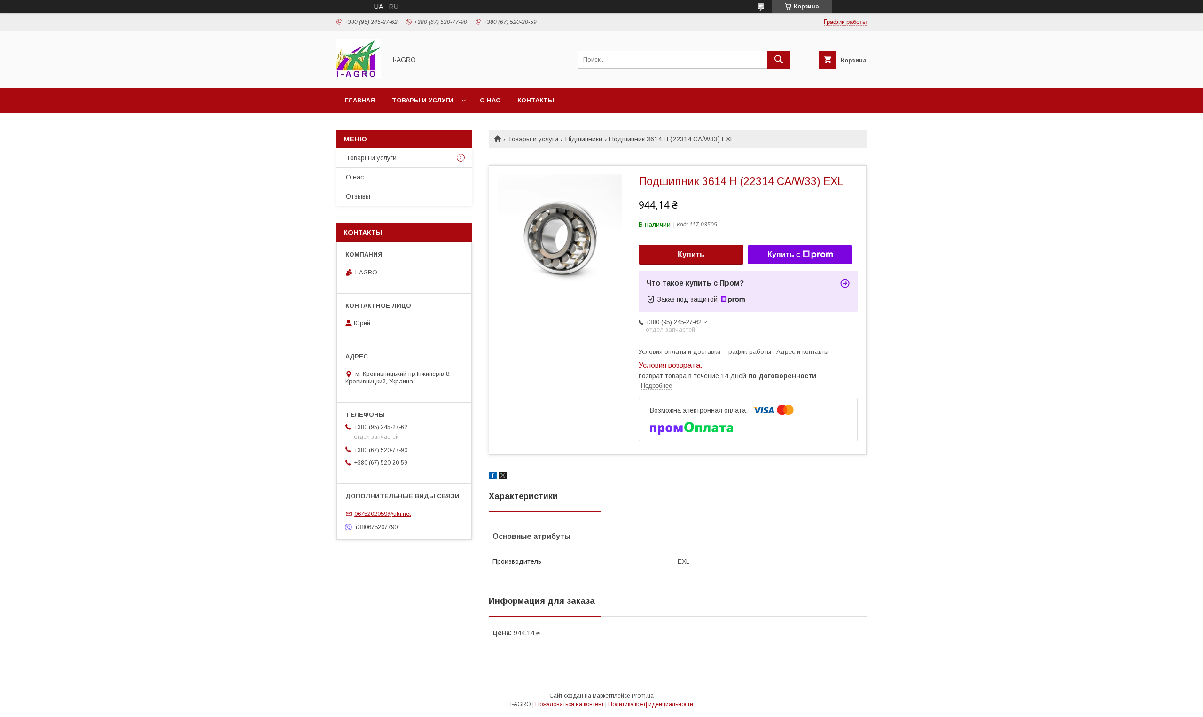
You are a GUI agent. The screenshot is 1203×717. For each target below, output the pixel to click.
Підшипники (583, 139)
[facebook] (493, 477)
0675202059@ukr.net (382, 513)
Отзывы (358, 196)
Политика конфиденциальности (650, 704)
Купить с (783, 254)
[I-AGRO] (358, 76)
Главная (360, 100)
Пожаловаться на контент (569, 704)
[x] (503, 477)
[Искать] (778, 60)
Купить (691, 254)
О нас (490, 100)
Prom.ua (643, 696)
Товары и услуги (422, 100)
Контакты (535, 100)
